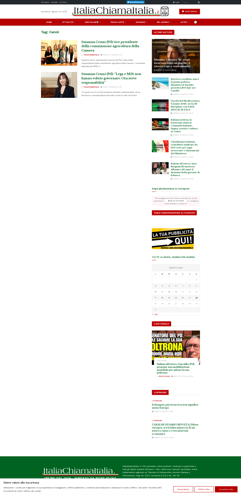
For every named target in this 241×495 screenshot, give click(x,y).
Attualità (67, 22)
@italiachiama (177, 201)
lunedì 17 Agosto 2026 (163, 411)
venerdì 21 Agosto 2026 (165, 70)
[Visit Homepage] (120, 11)
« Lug (154, 314)
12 (169, 292)
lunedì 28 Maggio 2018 (112, 87)
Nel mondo (163, 22)
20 (176, 298)
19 (169, 298)
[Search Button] (198, 2)
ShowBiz (140, 22)
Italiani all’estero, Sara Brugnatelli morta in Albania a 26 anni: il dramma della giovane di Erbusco (185, 169)
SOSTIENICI (190, 11)
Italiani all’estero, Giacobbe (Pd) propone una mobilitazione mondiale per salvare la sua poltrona (175, 368)
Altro (184, 22)
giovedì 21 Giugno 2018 (112, 55)
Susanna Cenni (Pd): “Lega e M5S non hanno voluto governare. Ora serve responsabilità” (111, 78)
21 (183, 298)
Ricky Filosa (164, 376)
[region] (120, 486)
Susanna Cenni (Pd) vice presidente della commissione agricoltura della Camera (110, 46)
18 (162, 298)
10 (155, 292)
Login (177, 2)
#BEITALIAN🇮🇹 (92, 22)
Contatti (54, 2)
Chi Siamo (45, 2)
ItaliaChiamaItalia (91, 55)
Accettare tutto (226, 489)
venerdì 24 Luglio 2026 (163, 438)
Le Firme (63, 2)
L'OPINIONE (157, 401)
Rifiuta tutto (204, 489)
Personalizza (183, 489)
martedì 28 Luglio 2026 (183, 376)
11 (162, 292)
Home (49, 22)
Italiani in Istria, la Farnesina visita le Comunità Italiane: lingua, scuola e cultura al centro (184, 125)
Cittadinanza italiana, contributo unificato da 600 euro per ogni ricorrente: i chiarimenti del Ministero (185, 147)
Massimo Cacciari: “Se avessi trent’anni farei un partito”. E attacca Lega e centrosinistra (172, 63)
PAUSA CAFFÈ (117, 22)
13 (176, 292)
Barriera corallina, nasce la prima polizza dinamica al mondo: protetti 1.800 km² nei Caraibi (185, 85)
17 (155, 298)
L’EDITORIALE (162, 360)
